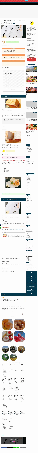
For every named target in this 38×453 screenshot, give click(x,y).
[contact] (35, 2)
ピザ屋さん (7, 80)
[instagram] (32, 2)
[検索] (36, 2)
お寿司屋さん (8, 86)
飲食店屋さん (8, 83)
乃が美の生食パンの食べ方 (8, 73)
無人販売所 (7, 88)
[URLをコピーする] (23, 447)
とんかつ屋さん (8, 79)
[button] (4, 447)
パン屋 (14, 23)
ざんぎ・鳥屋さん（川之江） (9, 82)
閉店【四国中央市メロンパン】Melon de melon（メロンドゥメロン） (16, 234)
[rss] (34, 2)
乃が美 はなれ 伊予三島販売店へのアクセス (11, 74)
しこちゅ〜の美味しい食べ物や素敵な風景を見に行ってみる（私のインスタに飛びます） (31, 59)
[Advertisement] (19, 11)
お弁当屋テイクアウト (9, 85)
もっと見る (13, 89)
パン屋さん (7, 78)
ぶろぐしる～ (4, 3)
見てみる (26, 0)
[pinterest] (33, 2)
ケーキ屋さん (8, 77)
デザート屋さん (8, 87)
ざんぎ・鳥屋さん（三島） (9, 81)
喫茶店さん (7, 84)
